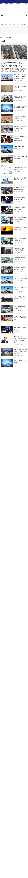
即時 (13, 24)
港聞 (21, 24)
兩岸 (25, 24)
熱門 (17, 24)
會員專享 (8, 24)
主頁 (1, 37)
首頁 (2, 24)
